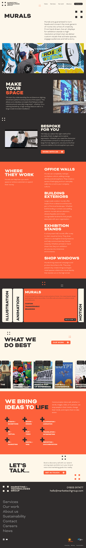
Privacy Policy (67, 545)
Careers (10, 526)
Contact (10, 521)
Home (46, 4)
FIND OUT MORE (21, 291)
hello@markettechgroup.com (66, 490)
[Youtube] (7, 539)
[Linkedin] (4, 539)
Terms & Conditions (79, 545)
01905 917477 (75, 487)
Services (53, 4)
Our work (61, 4)
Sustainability (14, 516)
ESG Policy (73, 545)
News (8, 530)
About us (68, 4)
